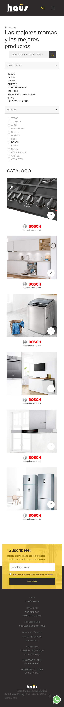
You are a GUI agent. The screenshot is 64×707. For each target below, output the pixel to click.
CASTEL (15, 156)
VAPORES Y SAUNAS (18, 101)
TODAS (14, 118)
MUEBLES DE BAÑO (17, 87)
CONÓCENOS (32, 601)
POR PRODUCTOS (32, 615)
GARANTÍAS (32, 640)
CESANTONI (17, 159)
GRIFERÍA (12, 84)
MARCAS (12, 110)
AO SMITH (16, 122)
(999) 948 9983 (32, 664)
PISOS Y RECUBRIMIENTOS (21, 94)
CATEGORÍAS (14, 65)
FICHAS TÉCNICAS (32, 637)
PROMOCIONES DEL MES (32, 626)
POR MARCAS (32, 612)
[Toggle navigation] (53, 8)
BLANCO (15, 135)
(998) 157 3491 (32, 673)
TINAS (11, 98)
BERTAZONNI (17, 128)
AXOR (14, 125)
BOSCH (14, 142)
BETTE (14, 132)
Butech (14, 149)
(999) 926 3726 (32, 654)
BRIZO (14, 145)
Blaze (13, 139)
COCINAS (12, 81)
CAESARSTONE (19, 152)
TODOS (11, 74)
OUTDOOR (13, 91)
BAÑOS (11, 77)
